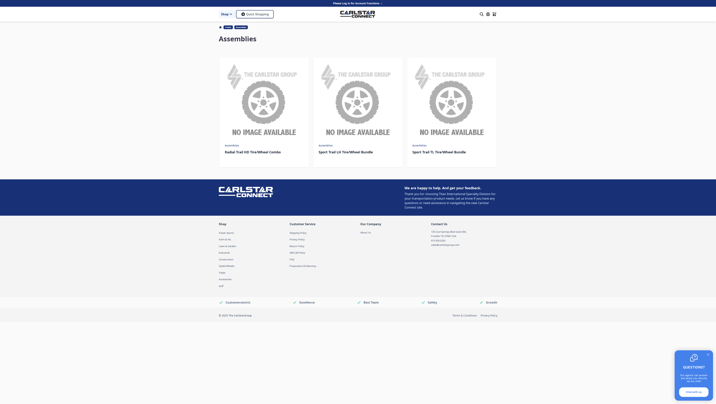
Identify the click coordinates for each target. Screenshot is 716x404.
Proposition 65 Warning (303, 266)
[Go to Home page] (358, 14)
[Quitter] (708, 355)
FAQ (292, 259)
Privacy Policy (297, 239)
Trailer (228, 27)
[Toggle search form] (482, 14)
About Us (365, 232)
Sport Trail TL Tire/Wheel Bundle (439, 152)
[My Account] (488, 14)
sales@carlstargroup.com (445, 245)
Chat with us (694, 392)
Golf (221, 286)
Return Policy (297, 246)
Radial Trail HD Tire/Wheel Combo (253, 152)
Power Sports (226, 233)
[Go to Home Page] (221, 27)
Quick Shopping (257, 14)
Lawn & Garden (227, 246)
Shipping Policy (298, 233)
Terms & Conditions (464, 315)
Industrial (224, 252)
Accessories (225, 279)
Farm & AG (225, 239)
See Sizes (264, 161)
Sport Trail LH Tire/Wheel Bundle (346, 152)
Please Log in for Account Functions (356, 3)
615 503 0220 (438, 240)
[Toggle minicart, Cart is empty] (494, 14)
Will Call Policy (297, 252)
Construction (226, 259)
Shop (225, 14)
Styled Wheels (226, 266)
